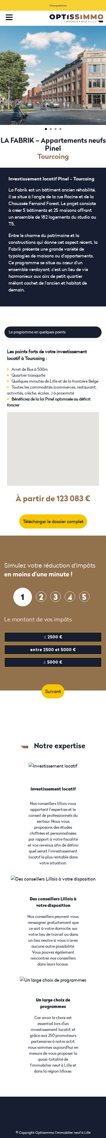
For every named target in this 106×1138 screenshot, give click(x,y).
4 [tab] (60, 129)
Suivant (53, 691)
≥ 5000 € (53, 662)
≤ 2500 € (53, 637)
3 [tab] (56, 129)
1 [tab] (46, 129)
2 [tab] (51, 129)
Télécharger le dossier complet (53, 521)
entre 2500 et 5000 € (53, 650)
